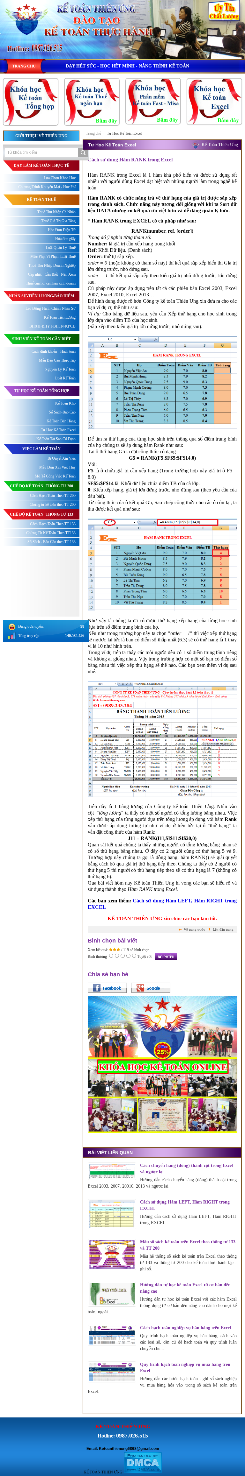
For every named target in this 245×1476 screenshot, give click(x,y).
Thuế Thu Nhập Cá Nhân (56, 212)
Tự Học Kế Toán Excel (124, 133)
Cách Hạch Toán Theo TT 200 (53, 495)
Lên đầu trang (223, 929)
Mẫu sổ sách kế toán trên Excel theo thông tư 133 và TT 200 (187, 1245)
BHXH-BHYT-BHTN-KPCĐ (52, 326)
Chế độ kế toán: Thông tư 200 (41, 486)
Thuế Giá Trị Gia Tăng (58, 221)
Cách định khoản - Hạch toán (54, 351)
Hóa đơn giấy (65, 239)
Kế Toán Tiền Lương (60, 317)
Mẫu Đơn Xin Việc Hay (57, 467)
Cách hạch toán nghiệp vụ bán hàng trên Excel (185, 1327)
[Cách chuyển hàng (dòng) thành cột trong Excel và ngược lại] (112, 1171)
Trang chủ (93, 133)
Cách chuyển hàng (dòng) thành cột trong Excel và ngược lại (186, 1168)
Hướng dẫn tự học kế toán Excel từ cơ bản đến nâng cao (185, 1288)
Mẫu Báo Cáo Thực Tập (57, 360)
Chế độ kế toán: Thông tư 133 (41, 514)
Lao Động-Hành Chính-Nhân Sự (51, 308)
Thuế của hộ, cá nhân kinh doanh (51, 283)
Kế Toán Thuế (41, 199)
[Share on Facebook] (107, 988)
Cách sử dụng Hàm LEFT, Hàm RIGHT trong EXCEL (185, 1205)
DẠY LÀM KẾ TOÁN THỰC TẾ (41, 165)
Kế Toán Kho (65, 403)
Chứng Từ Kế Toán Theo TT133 (51, 533)
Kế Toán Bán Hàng (61, 421)
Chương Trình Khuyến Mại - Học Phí (47, 187)
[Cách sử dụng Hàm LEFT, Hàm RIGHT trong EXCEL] (112, 1214)
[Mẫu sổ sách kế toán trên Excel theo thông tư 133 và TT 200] (112, 1254)
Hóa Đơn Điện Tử (62, 230)
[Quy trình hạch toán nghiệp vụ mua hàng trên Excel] (112, 1372)
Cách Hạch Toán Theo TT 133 (53, 524)
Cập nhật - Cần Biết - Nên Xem (52, 274)
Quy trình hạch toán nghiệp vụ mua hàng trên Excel (185, 1367)
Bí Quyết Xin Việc (62, 458)
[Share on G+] (150, 988)
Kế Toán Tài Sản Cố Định (56, 439)
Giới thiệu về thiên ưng (41, 136)
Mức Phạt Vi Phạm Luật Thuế (53, 256)
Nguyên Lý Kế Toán (60, 369)
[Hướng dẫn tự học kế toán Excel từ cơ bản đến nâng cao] (112, 1294)
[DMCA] (142, 1472)
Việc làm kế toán (41, 449)
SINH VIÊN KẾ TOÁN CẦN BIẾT (41, 339)
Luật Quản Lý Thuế (61, 247)
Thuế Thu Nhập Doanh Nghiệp (52, 265)
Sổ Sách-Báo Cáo (62, 412)
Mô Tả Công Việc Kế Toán (55, 476)
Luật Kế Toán (65, 378)
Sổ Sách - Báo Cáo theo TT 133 (51, 542)
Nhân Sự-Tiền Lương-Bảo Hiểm (41, 296)
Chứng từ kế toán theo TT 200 (53, 504)
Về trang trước (194, 929)
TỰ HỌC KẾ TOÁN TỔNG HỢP (41, 391)
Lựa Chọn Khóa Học (60, 178)
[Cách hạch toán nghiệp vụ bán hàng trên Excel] (112, 1335)
